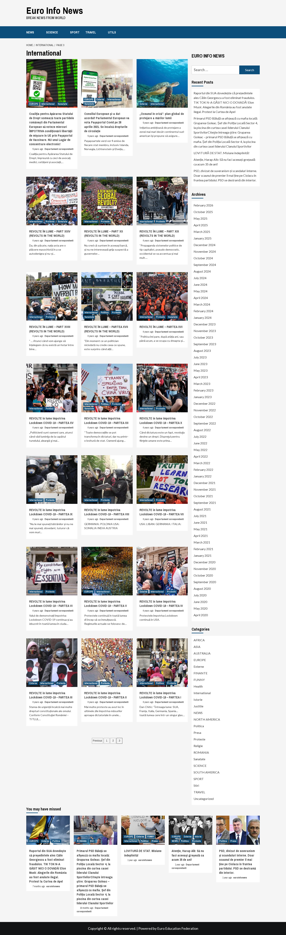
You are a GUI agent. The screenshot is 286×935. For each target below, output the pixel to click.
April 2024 (201, 298)
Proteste (50, 221)
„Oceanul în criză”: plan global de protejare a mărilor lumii (161, 116)
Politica (105, 312)
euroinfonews (53, 886)
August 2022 (202, 430)
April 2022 (201, 456)
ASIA (197, 646)
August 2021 (202, 509)
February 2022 (203, 469)
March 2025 (202, 231)
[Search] (257, 32)
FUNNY (199, 680)
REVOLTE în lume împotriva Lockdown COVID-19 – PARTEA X (160, 420)
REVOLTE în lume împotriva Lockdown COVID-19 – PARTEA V (105, 603)
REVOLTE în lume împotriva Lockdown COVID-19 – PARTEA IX (51, 512)
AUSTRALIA (202, 653)
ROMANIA (201, 752)
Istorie (198, 699)
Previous (97, 740)
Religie (198, 746)
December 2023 (204, 324)
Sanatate (62, 104)
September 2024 (205, 265)
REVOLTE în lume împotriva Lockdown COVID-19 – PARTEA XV (51, 420)
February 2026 (203, 205)
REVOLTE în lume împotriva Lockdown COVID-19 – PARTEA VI (51, 603)
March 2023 (202, 383)
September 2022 (205, 423)
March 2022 (202, 463)
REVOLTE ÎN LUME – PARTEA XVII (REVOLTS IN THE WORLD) (106, 329)
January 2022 (202, 476)
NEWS (30, 32)
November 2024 (205, 251)
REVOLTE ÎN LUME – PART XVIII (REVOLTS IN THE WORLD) (49, 329)
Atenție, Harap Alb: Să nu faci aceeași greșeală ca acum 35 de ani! (224, 162)
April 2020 (201, 615)
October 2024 (203, 258)
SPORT (75, 32)
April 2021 (201, 535)
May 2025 (200, 218)
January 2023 (202, 397)
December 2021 (204, 483)
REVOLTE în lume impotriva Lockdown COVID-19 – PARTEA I (160, 695)
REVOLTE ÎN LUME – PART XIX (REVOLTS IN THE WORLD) (159, 233)
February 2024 (203, 311)
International (47, 104)
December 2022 (204, 403)
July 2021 (200, 516)
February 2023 (203, 390)
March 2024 (202, 304)
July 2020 (200, 595)
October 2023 (203, 337)
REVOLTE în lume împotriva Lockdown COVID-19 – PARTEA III (50, 695)
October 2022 (203, 417)
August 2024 (202, 271)
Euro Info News (54, 10)
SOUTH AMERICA (206, 772)
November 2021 (205, 489)
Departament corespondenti (59, 149)
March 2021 (202, 542)
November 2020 (205, 569)
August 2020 (202, 588)
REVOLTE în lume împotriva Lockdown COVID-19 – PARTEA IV (161, 603)
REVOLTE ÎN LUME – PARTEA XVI (160, 327)
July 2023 (200, 357)
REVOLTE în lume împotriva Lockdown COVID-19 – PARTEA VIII (106, 512)
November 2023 (205, 331)
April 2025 (201, 225)
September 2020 (205, 582)
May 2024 (200, 291)
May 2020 (200, 608)
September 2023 (205, 344)
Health (198, 686)
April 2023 (201, 377)
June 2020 (200, 602)
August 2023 (202, 350)
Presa (197, 732)
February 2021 (203, 549)
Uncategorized (204, 798)
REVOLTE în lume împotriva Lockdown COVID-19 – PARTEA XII (106, 420)
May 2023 (200, 370)
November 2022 (205, 410)
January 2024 (202, 317)
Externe (100, 99)
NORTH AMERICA (207, 719)
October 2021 (203, 496)
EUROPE (33, 104)
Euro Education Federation (177, 928)
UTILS (112, 32)
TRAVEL (90, 32)
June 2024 (200, 284)
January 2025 (202, 238)
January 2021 (202, 555)
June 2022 (200, 443)
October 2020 (203, 575)
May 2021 (200, 529)
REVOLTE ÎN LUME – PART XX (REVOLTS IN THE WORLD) (103, 233)
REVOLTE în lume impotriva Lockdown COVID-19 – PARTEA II (105, 695)
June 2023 (200, 364)
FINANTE (200, 673)
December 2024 (204, 245)
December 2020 (204, 562)
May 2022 (200, 450)
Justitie (198, 706)
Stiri (196, 785)
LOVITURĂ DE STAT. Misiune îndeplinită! (221, 153)
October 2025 (203, 212)
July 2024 (200, 278)
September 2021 (205, 502)
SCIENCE (52, 32)
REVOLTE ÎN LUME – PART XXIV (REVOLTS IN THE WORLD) (49, 233)
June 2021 (200, 522)
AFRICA (199, 640)
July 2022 (200, 436)
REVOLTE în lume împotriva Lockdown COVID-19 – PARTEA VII (161, 512)
